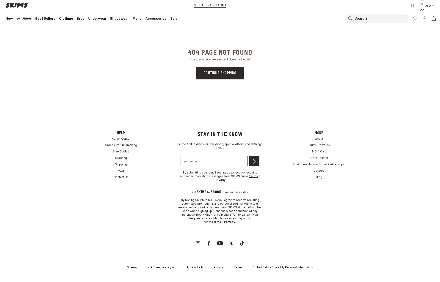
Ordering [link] (121, 158)
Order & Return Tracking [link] (121, 145)
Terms (238, 267)
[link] (220, 73)
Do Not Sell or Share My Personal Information (283, 267)
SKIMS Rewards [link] (319, 145)
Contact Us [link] (121, 177)
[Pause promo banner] (412, 5)
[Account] (424, 18)
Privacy (219, 267)
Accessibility (195, 267)
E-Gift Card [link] (319, 151)
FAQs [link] (121, 170)
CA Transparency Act (162, 267)
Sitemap (132, 267)
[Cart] (433, 18)
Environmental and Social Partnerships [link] (319, 164)
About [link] (319, 138)
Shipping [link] (121, 164)
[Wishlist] (415, 18)
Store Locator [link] (319, 158)
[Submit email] (254, 161)
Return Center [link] (121, 138)
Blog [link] (319, 177)
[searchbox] (381, 18)
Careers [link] (319, 170)
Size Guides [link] (121, 151)
